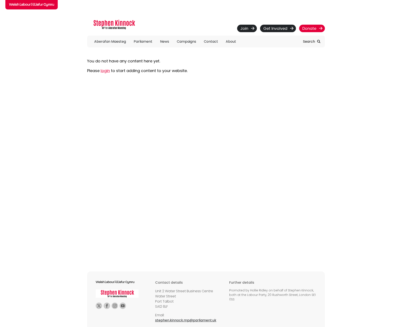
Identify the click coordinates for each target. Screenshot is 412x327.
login (105, 70)
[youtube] (123, 306)
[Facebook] (107, 306)
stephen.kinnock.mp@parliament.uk (185, 320)
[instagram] (115, 306)
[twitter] (99, 306)
